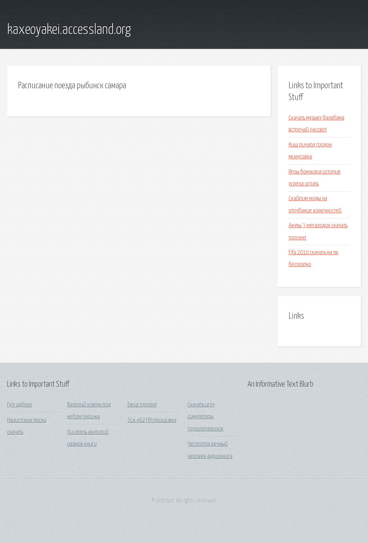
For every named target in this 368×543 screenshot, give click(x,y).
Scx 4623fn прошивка (152, 420)
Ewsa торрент (142, 405)
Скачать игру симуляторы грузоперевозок (206, 417)
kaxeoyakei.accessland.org (69, 30)
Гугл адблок (19, 405)
